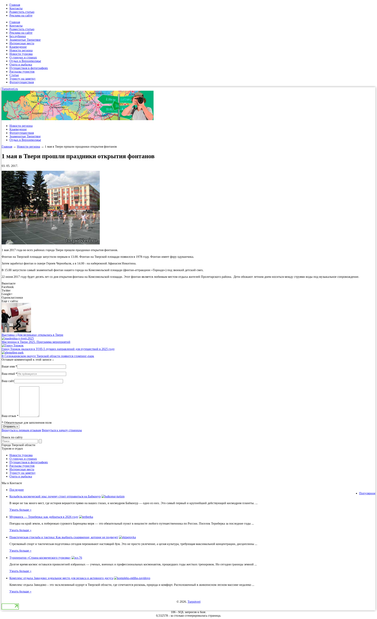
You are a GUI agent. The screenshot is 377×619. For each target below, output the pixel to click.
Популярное (367, 493)
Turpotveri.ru (10, 89)
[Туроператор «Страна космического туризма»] (76, 557)
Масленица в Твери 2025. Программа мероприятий (36, 342)
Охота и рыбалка (20, 64)
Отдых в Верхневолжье (25, 61)
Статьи (14, 75)
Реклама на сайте (20, 15)
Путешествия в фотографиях (28, 68)
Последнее (16, 489)
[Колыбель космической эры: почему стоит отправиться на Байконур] (113, 496)
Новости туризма (21, 54)
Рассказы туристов (22, 71)
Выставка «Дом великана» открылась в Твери (32, 334)
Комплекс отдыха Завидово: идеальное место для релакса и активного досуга (61, 578)
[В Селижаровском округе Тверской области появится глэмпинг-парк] (13, 352)
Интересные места (21, 43)
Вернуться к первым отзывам (21, 430)
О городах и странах (23, 57)
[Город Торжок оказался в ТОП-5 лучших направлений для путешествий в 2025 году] (13, 345)
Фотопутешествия (21, 82)
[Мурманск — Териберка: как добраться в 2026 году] (86, 516)
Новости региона (21, 50)
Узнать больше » (20, 509)
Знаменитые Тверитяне (25, 39)
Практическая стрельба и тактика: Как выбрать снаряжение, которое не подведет (63, 537)
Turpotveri (194, 601)
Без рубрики (17, 36)
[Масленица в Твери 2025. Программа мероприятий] (18, 338)
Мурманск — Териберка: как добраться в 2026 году (43, 516)
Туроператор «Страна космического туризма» (40, 557)
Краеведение (18, 46)
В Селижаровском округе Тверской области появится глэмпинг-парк (48, 356)
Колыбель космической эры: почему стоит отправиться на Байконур (55, 496)
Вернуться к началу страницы (62, 430)
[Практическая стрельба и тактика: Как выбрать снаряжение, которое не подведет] (127, 537)
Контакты (16, 8)
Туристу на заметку (22, 78)
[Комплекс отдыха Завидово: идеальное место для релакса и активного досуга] (132, 578)
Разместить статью (21, 12)
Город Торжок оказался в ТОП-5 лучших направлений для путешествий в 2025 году (58, 349)
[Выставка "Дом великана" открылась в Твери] (16, 331)
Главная (14, 4)
